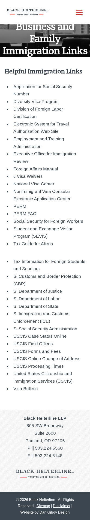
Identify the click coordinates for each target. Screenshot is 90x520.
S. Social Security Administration (45, 328)
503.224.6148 (49, 455)
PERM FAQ (24, 213)
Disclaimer (61, 506)
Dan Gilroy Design (54, 512)
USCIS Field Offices (33, 343)
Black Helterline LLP (27, 12)
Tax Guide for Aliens (33, 243)
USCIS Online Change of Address (47, 358)
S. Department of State (35, 306)
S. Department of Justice (37, 291)
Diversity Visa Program (36, 101)
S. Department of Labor (36, 298)
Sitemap (43, 506)
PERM (19, 206)
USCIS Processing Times (38, 366)
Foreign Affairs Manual (35, 169)
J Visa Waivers (28, 176)
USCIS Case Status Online (40, 336)
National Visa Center (33, 183)
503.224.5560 (49, 448)
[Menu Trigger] (79, 12)
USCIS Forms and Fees (37, 351)
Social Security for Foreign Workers (48, 221)
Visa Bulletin (25, 388)
